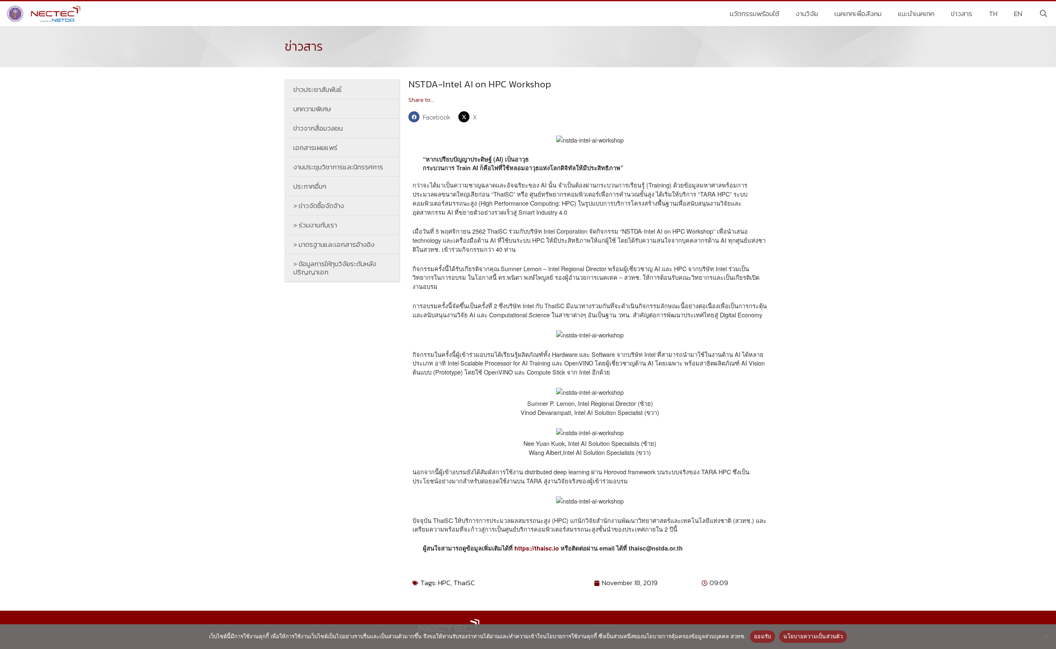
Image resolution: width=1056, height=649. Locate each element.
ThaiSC (464, 582)
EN (1018, 13)
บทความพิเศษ (312, 108)
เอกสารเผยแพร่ (315, 147)
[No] (1046, 637)
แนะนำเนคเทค (916, 13)
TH (993, 13)
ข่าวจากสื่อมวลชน (318, 128)
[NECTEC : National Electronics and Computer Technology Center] (44, 13)
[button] (431, 116)
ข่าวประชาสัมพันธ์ (317, 89)
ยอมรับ (762, 636)
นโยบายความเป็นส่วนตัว (813, 636)
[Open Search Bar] (1043, 13)
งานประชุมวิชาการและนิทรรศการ (338, 167)
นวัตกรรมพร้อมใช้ (754, 13)
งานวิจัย (807, 13)
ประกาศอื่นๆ (309, 186)
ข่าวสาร (961, 13)
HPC (444, 582)
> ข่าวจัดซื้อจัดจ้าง (318, 205)
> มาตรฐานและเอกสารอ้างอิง (334, 244)
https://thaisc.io (536, 548)
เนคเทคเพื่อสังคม (858, 13)
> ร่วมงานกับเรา (315, 225)
